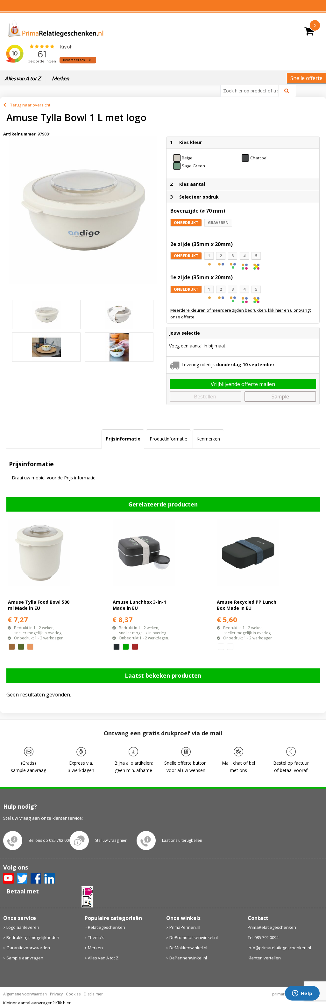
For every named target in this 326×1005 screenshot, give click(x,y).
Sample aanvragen (24, 958)
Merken (60, 78)
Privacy (56, 994)
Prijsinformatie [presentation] (123, 439)
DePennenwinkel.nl (188, 958)
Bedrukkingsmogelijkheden (32, 937)
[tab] (123, 438)
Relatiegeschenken (106, 927)
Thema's (96, 937)
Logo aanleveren (22, 927)
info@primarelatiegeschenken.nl (279, 947)
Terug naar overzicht (30, 105)
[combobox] (252, 91)
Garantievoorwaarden (28, 947)
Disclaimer (93, 994)
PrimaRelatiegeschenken (272, 927)
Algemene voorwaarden (25, 994)
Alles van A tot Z (23, 78)
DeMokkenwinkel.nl (188, 947)
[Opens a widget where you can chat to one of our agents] (302, 994)
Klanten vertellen (264, 958)
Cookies (73, 994)
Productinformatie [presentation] (168, 439)
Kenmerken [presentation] (208, 439)
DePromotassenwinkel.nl (193, 937)
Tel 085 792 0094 (263, 937)
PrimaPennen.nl (184, 927)
